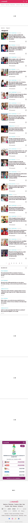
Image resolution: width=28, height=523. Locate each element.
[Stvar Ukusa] (19, 509)
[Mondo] (4, 509)
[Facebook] (9, 518)
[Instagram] (12, 518)
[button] (12, 41)
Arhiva (25, 515)
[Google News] (18, 518)
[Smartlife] (15, 511)
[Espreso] (13, 509)
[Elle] (9, 511)
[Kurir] (9, 509)
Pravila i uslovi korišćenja (14, 513)
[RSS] (15, 518)
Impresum (7, 513)
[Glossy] (22, 511)
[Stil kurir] (19, 511)
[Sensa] (5, 511)
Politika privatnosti (14, 515)
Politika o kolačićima (6, 515)
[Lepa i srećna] (24, 509)
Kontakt (21, 513)
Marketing (21, 515)
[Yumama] (3, 1)
